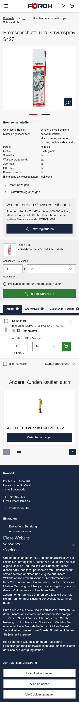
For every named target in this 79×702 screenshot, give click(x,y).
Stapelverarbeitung (57, 363)
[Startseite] (40, 6)
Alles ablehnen (39, 684)
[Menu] (6, 6)
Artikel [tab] (12, 308)
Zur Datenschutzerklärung (20, 662)
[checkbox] (6, 321)
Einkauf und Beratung (23, 526)
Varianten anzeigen (39, 437)
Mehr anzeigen (19, 185)
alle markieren (18, 363)
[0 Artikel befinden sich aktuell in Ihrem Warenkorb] (72, 6)
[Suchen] (64, 5)
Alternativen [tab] (34, 308)
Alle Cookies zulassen (39, 694)
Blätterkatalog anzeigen (24, 192)
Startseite (8, 18)
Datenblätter (29, 331)
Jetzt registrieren (42, 229)
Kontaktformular (19, 508)
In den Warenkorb (42, 293)
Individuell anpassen (39, 673)
